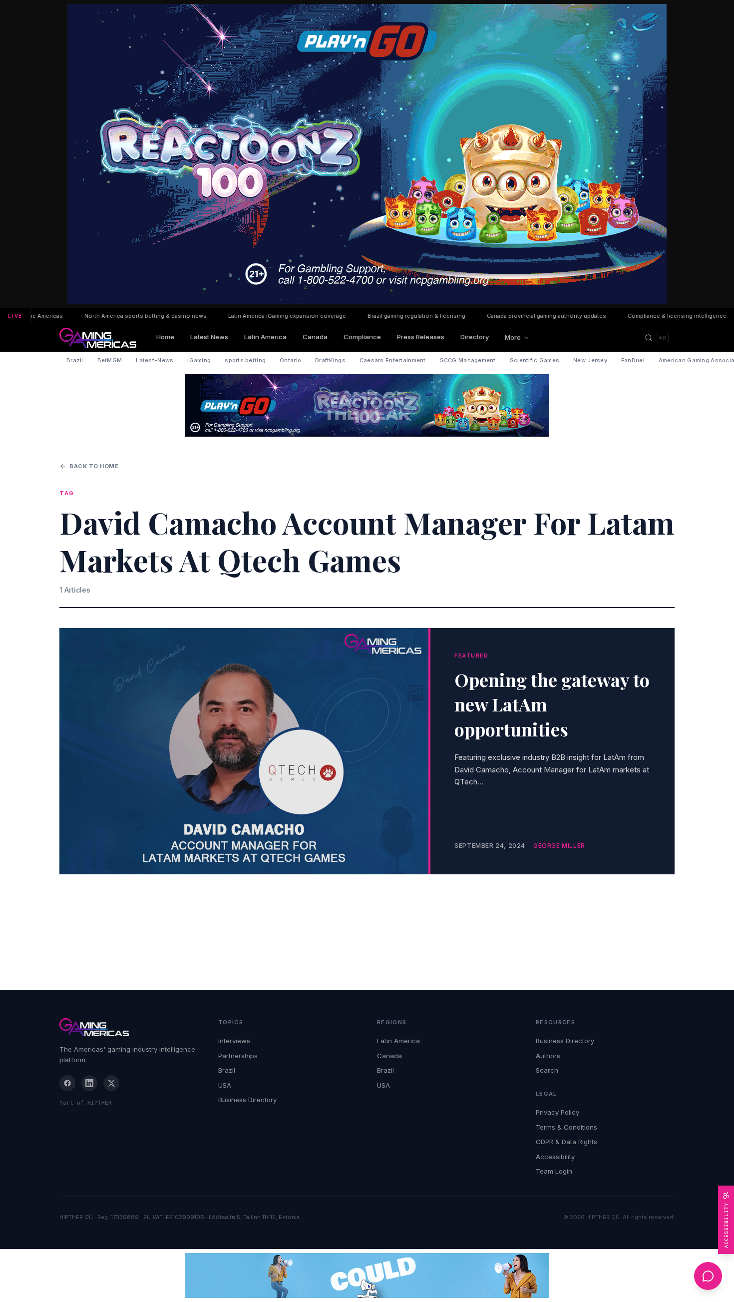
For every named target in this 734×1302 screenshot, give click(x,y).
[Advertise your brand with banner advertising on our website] (367, 1275)
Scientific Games (534, 360)
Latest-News (154, 360)
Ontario (290, 360)
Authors (548, 1056)
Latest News (209, 337)
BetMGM (109, 360)
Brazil (74, 360)
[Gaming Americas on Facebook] (67, 1083)
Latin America (265, 337)
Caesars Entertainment (393, 360)
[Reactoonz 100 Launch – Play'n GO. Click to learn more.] (367, 154)
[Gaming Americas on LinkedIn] (89, 1083)
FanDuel (633, 360)
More (513, 337)
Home (165, 337)
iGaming (199, 360)
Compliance (362, 337)
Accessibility (555, 1157)
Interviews (234, 1041)
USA (224, 1085)
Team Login (554, 1171)
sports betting (245, 360)
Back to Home (94, 466)
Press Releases (420, 337)
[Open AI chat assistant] (708, 1276)
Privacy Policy (557, 1112)
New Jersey (590, 360)
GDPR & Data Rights (566, 1142)
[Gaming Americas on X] (111, 1083)
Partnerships (238, 1056)
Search (547, 1070)
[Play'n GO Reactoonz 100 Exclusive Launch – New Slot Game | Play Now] (367, 405)
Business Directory (247, 1100)
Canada (315, 337)
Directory (474, 337)
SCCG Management (468, 360)
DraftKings (330, 360)
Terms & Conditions (566, 1127)
